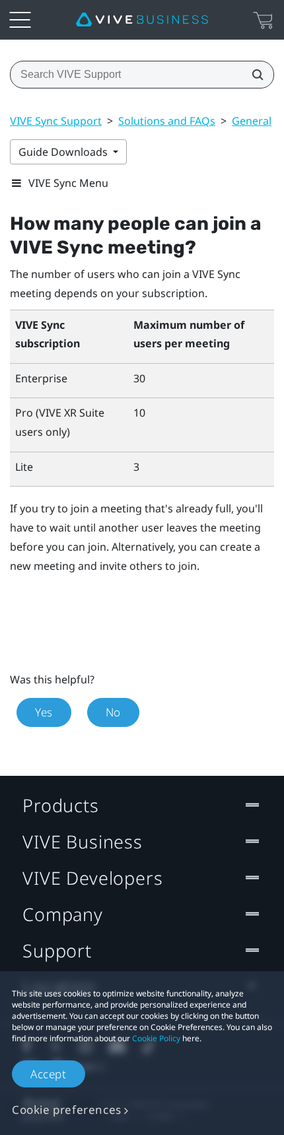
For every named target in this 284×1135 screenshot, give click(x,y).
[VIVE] (142, 20)
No (113, 712)
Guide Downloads (64, 152)
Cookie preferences (67, 1109)
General (251, 121)
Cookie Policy (156, 1038)
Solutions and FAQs (166, 121)
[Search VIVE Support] (254, 74)
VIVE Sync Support (56, 121)
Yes (44, 712)
